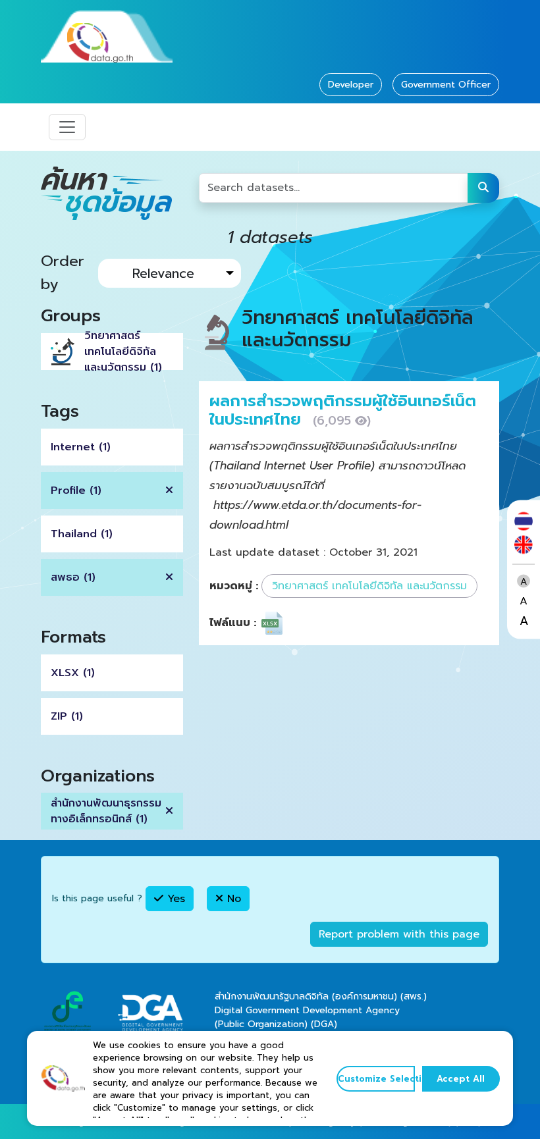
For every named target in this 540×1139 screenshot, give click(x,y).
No (232, 899)
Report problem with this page (399, 934)
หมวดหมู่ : (233, 586)
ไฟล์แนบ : (232, 623)
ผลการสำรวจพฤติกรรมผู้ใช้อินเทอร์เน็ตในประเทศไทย (342, 410)
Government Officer (446, 85)
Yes (174, 899)
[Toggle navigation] (67, 127)
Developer (350, 85)
